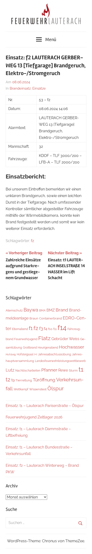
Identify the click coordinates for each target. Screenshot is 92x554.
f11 (55, 329)
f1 (31, 328)
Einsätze (39, 88)
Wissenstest (37, 389)
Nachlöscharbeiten (27, 370)
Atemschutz (14, 310)
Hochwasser (71, 346)
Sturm (73, 370)
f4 (45, 328)
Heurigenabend (48, 347)
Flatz (44, 338)
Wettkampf (21, 389)
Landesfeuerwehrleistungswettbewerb (60, 361)
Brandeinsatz (20, 88)
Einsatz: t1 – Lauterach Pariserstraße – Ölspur (45, 405)
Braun (33, 318)
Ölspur (55, 388)
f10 (50, 329)
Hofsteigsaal (25, 354)
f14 (62, 327)
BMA (42, 310)
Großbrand (30, 347)
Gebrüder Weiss (65, 339)
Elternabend (20, 329)
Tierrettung (24, 380)
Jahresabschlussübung (54, 354)
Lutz (10, 370)
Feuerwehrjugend (25, 339)
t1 (81, 369)
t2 (8, 379)
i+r (35, 354)
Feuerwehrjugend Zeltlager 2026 (34, 417)
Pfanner (49, 369)
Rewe (63, 370)
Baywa (31, 310)
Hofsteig (11, 354)
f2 (32, 241)
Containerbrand (50, 318)
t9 (13, 380)
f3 (41, 328)
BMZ (50, 310)
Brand (62, 309)
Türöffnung (44, 379)
